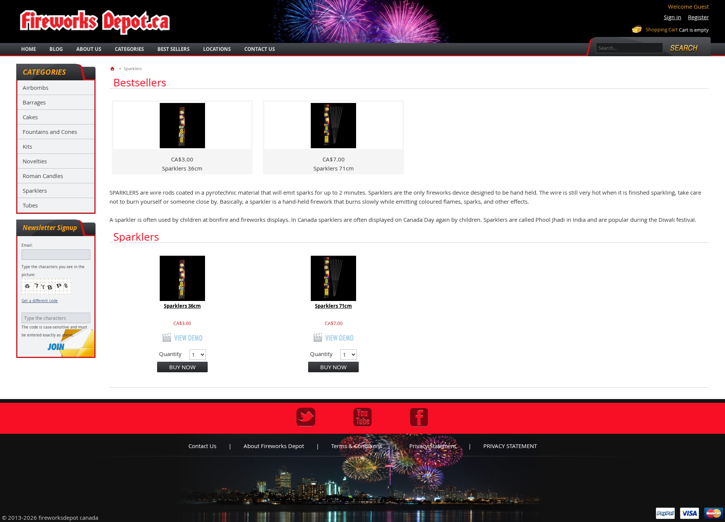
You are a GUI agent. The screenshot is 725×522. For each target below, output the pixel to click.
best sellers (173, 49)
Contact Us (259, 49)
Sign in (672, 17)
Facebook (419, 417)
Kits (27, 146)
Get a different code (40, 300)
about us (88, 49)
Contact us (202, 446)
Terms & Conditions (356, 446)
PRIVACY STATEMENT (510, 446)
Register (698, 17)
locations (217, 49)
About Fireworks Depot (274, 446)
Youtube (362, 417)
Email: (27, 245)
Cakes (30, 117)
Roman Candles (43, 176)
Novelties (35, 161)
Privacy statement (432, 446)
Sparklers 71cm (333, 305)
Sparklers (35, 190)
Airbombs (35, 87)
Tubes (30, 205)
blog (56, 49)
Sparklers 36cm (182, 305)
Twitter (305, 417)
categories (129, 49)
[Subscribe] (55, 347)
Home (28, 49)
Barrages (34, 102)
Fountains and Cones (50, 131)
